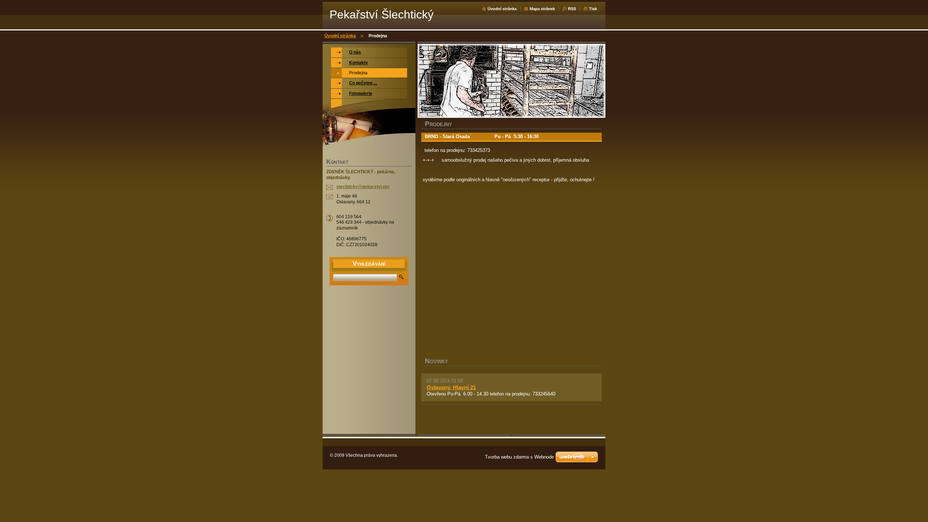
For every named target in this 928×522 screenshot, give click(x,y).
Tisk (593, 9)
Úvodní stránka (502, 9)
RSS (572, 9)
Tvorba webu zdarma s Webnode (519, 457)
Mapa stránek (542, 9)
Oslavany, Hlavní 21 (451, 387)
